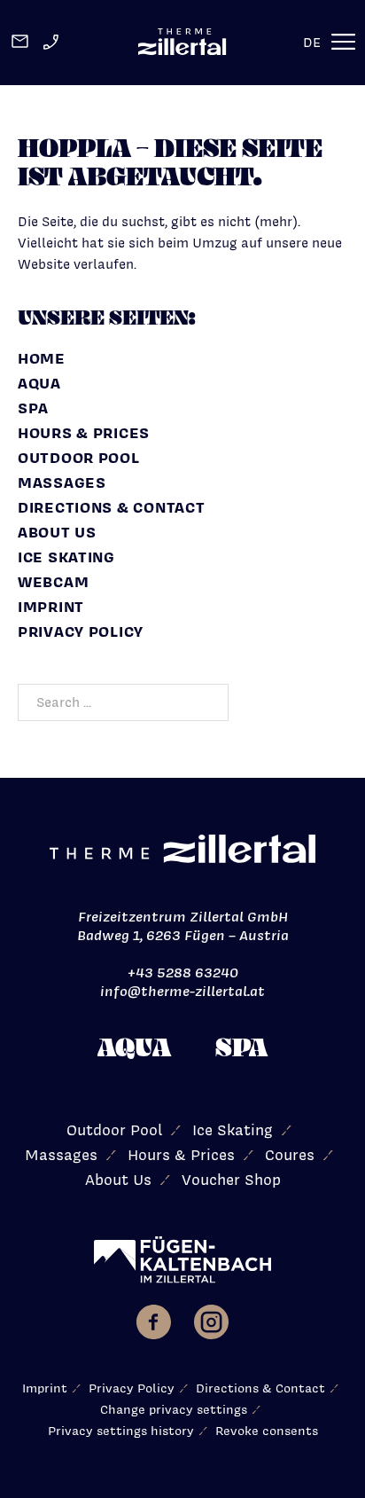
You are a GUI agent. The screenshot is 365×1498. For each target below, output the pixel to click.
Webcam (53, 582)
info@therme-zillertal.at (182, 991)
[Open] (343, 42)
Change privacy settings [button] (173, 1409)
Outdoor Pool (79, 458)
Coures (290, 1155)
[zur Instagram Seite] (211, 1325)
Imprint (51, 607)
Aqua (39, 383)
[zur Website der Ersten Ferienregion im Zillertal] (182, 1260)
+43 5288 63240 (183, 972)
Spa (33, 408)
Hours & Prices (84, 433)
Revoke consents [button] (266, 1431)
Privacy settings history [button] (121, 1431)
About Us (57, 532)
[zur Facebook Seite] (154, 1325)
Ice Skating (66, 557)
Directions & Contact (111, 507)
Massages (62, 482)
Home (42, 358)
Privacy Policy (81, 631)
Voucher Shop (231, 1179)
